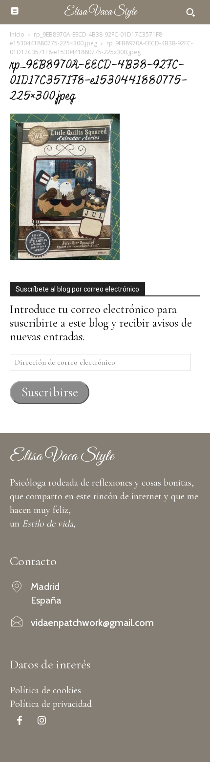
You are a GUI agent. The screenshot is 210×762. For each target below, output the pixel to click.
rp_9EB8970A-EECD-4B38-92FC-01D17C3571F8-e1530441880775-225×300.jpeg (87, 38)
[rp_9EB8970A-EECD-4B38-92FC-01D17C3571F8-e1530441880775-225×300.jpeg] (65, 256)
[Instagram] (41, 721)
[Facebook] (19, 721)
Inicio (17, 34)
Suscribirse (49, 392)
